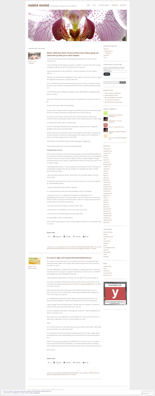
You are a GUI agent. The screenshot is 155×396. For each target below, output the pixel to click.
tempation (87, 248)
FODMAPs (91, 373)
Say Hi (104, 57)
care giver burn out (62, 247)
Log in (104, 268)
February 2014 (107, 209)
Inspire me (115, 5)
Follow (107, 74)
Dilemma (53, 248)
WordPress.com (107, 275)
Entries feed (106, 271)
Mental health (90, 247)
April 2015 (106, 178)
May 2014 (105, 202)
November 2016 (107, 151)
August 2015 (106, 169)
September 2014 (107, 193)
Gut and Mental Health (80, 247)
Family (105, 245)
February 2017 (107, 149)
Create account (107, 266)
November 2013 (107, 215)
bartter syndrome (107, 232)
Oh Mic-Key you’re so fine (111, 95)
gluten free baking (51, 374)
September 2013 (107, 220)
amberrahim (112, 121)
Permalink (93, 248)
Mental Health (58, 248)
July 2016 (105, 155)
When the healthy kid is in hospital (113, 97)
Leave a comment (32, 268)
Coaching (105, 243)
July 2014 (105, 198)
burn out (55, 247)
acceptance (85, 373)
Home (88, 5)
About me (123, 5)
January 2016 (106, 162)
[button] (115, 293)
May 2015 (105, 175)
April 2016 (106, 160)
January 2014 (106, 211)
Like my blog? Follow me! (112, 64)
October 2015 (107, 166)
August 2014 (106, 195)
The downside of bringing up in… (116, 115)
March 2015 (106, 180)
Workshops (108, 53)
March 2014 (106, 206)
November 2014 (107, 189)
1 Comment (31, 63)
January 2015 (106, 184)
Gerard (110, 115)
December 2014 (107, 186)
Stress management (79, 248)
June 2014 (105, 200)
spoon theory (70, 248)
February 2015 (107, 182)
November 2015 (107, 164)
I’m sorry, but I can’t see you (112, 100)
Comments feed (107, 273)
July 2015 (105, 171)
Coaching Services (103, 5)
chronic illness (71, 247)
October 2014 (107, 191)
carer (104, 238)
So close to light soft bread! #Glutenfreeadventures (69, 258)
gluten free (96, 373)
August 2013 (106, 222)
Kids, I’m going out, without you (113, 93)
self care (65, 248)
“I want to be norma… (119, 127)
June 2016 (105, 157)
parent (105, 254)
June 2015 (105, 173)
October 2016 (107, 153)
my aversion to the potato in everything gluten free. (79, 284)
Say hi (94, 5)
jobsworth (106, 250)
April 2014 (106, 204)
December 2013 (107, 213)
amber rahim (38, 5)
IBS (57, 374)
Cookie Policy (36, 392)
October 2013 (107, 218)
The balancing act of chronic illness (114, 102)
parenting (105, 256)
